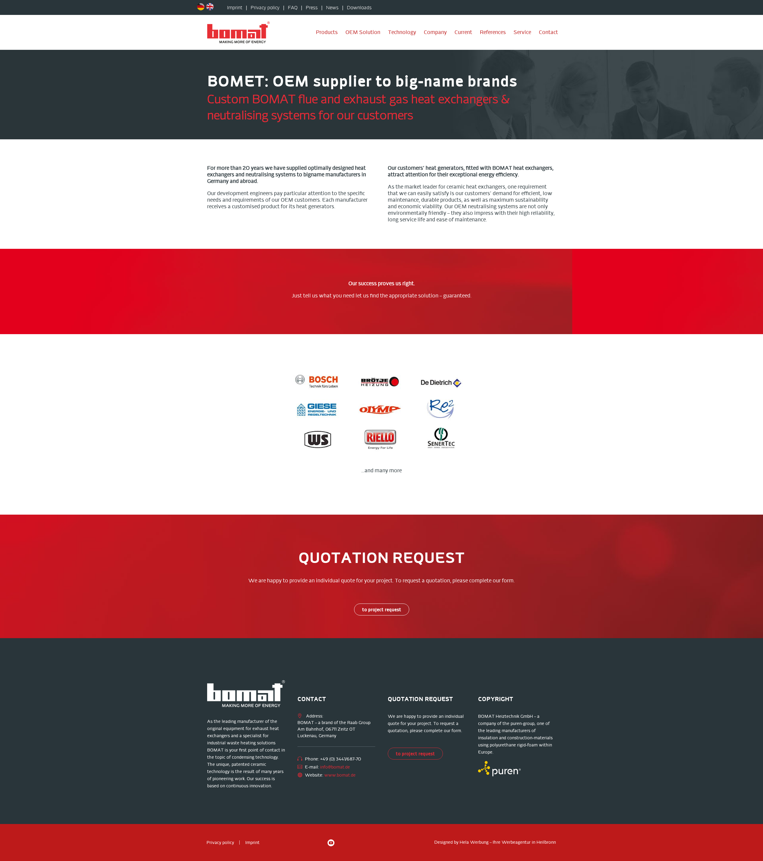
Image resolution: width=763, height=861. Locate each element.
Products (327, 32)
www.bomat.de (340, 775)
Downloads (359, 7)
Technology (402, 32)
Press (312, 7)
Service (522, 32)
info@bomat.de (335, 767)
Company (435, 32)
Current (463, 32)
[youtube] (331, 842)
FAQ (292, 7)
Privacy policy (265, 7)
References (493, 32)
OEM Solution (362, 32)
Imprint (234, 7)
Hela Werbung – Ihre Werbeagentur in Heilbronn (508, 842)
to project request (381, 609)
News (332, 7)
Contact (548, 32)
